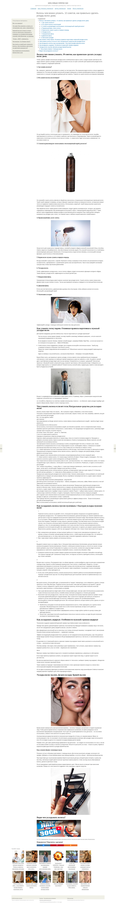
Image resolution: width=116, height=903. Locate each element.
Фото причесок (78, 8)
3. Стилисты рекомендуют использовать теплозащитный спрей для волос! (62, 26)
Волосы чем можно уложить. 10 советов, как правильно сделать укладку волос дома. (64, 20)
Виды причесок (60, 8)
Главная (33, 8)
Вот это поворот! (17, 23)
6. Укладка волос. (46, 32)
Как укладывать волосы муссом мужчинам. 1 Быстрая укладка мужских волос (62, 43)
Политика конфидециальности (45, 900)
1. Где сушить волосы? (47, 22)
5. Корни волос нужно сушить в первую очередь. (55, 30)
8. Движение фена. (46, 36)
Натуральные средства (66, 839)
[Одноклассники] (70, 845)
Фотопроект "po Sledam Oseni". (22, 41)
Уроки (69, 8)
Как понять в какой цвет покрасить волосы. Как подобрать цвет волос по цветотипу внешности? (23, 46)
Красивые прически (58, 3)
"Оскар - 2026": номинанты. (21, 39)
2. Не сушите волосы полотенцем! (51, 24)
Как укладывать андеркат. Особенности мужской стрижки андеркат (59, 45)
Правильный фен (44, 839)
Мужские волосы (91, 839)
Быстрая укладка (84, 839)
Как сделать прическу (45, 8)
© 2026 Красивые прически (17, 898)
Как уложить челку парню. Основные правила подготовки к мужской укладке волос (63, 39)
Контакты (41, 898)
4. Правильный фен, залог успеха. (51, 28)
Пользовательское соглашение (50, 898)
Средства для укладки (75, 839)
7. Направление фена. (47, 34)
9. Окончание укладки (47, 37)
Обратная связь (70, 898)
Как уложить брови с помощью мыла (51, 49)
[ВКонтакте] (43, 845)
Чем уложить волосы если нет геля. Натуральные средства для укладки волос (62, 41)
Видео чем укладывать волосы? (48, 51)
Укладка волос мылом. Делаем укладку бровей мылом (55, 47)
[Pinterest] (57, 845)
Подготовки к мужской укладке (55, 839)
